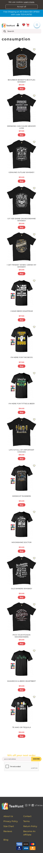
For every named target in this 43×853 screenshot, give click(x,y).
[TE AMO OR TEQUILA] (21, 709)
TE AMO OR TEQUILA (21, 727)
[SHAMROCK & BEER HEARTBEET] (21, 663)
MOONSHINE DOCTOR (21, 542)
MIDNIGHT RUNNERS (21, 496)
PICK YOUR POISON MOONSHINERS (21, 636)
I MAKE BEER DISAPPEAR (21, 311)
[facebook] (33, 805)
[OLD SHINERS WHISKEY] (21, 570)
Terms (26, 821)
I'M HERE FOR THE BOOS (22, 357)
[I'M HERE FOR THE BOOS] (21, 339)
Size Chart (8, 826)
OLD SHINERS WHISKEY (21, 588)
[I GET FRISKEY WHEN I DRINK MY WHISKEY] (21, 246)
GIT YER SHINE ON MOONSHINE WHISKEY (21, 219)
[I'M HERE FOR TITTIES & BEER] (21, 385)
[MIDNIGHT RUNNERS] (21, 478)
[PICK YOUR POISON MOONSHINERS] (21, 616)
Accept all (21, 7)
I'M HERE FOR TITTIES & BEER (21, 403)
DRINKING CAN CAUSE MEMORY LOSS (21, 127)
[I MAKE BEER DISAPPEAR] (21, 293)
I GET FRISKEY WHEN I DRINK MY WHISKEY (21, 266)
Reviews (7, 831)
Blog (5, 840)
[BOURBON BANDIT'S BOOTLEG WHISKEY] (21, 61)
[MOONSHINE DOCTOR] (21, 524)
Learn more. (29, 2)
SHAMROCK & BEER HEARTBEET (21, 681)
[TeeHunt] (8, 25)
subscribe (36, 759)
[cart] (27, 24)
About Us (8, 816)
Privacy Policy (10, 821)
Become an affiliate (29, 833)
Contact (27, 816)
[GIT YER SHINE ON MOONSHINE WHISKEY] (21, 200)
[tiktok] (39, 805)
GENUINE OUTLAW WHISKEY (21, 172)
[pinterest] (30, 805)
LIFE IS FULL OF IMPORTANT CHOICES (21, 451)
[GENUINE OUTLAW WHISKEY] (21, 154)
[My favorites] (23, 24)
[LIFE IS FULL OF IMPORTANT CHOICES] (21, 431)
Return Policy (30, 826)
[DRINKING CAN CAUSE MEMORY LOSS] (21, 108)
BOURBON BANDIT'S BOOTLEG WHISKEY (21, 81)
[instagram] (26, 805)
